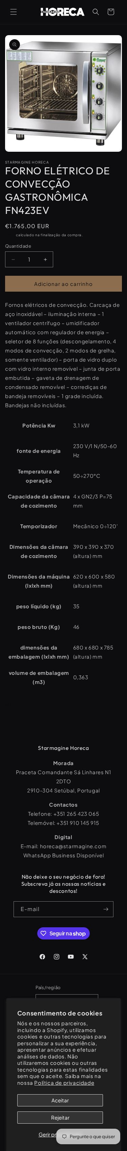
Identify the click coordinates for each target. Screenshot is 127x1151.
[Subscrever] (105, 909)
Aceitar (60, 1100)
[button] (13, 11)
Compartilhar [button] (28, 704)
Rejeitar (60, 1117)
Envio (10, 235)
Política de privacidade (64, 1082)
